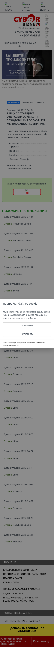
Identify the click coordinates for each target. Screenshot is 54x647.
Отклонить (27, 333)
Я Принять (27, 325)
